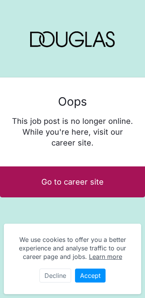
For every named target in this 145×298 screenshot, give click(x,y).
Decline (55, 275)
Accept (90, 275)
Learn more (105, 256)
